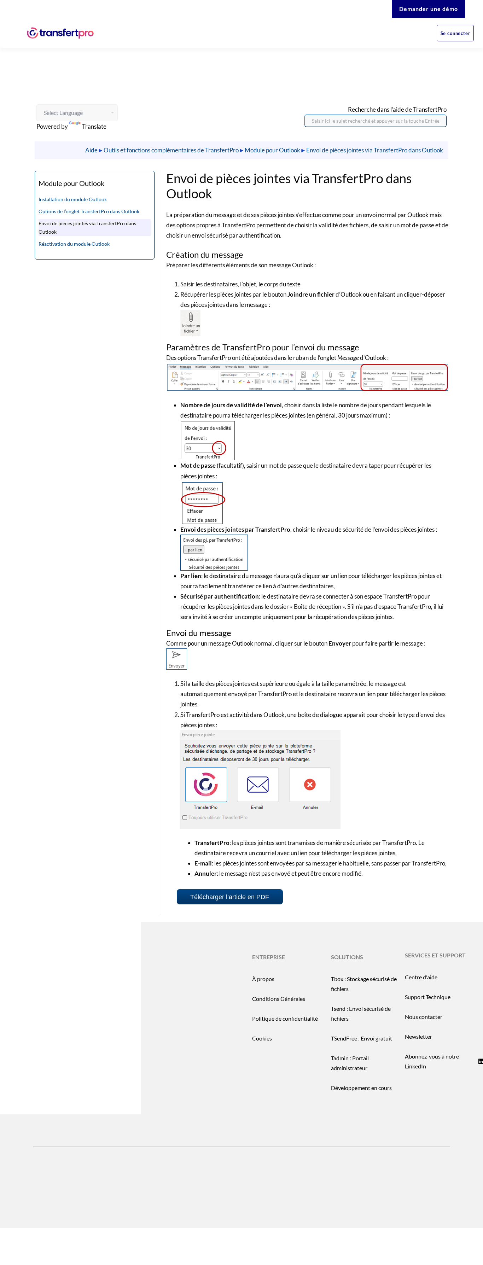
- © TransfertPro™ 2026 (86, 1202)
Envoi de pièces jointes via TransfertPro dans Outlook (374, 150)
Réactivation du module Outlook (74, 244)
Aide (91, 150)
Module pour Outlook (272, 150)
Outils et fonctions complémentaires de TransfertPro (171, 150)
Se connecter (455, 33)
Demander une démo (428, 8)
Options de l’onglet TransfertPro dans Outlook (89, 211)
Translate (94, 126)
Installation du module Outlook (73, 199)
